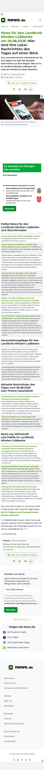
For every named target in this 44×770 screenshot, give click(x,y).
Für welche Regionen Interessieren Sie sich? (20, 185)
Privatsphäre (10, 741)
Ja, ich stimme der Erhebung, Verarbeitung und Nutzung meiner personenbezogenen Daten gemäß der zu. (21, 599)
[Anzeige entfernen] (42, 761)
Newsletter (9, 705)
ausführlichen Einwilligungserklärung (20, 603)
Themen (7, 718)
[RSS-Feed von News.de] (30, 759)
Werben (7, 696)
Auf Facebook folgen (16, 632)
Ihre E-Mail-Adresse (10, 175)
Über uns (8, 700)
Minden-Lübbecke (18, 540)
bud (3, 534)
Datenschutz (10, 683)
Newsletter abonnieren (18, 647)
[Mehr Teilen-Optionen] (30, 89)
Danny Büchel (18, 74)
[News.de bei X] (26, 759)
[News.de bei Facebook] (22, 759)
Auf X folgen (13, 637)
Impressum (9, 678)
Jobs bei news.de (11, 731)
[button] (22, 83)
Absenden (9, 208)
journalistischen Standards (14, 547)
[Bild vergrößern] (42, 97)
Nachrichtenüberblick (14, 723)
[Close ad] (2, 14)
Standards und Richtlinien (16, 688)
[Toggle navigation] (40, 20)
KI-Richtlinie (9, 736)
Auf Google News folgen (18, 642)
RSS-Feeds (8, 713)
